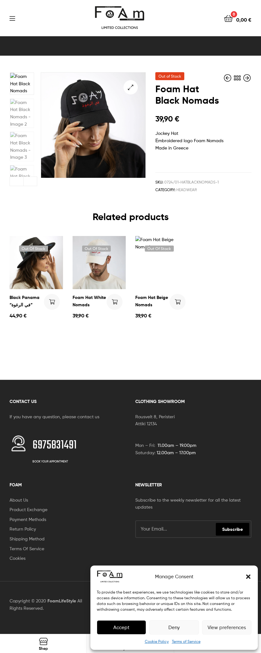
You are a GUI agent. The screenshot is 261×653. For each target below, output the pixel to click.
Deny (174, 627)
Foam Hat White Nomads (89, 301)
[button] (248, 576)
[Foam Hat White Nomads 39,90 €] (228, 78)
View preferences (227, 627)
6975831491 (54, 445)
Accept (121, 627)
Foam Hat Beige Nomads (151, 301)
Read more (52, 302)
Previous (17, 181)
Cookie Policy (157, 641)
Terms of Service (186, 641)
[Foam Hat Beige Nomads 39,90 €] (247, 78)
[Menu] (12, 18)
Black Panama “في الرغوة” (24, 301)
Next (30, 181)
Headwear (186, 189)
